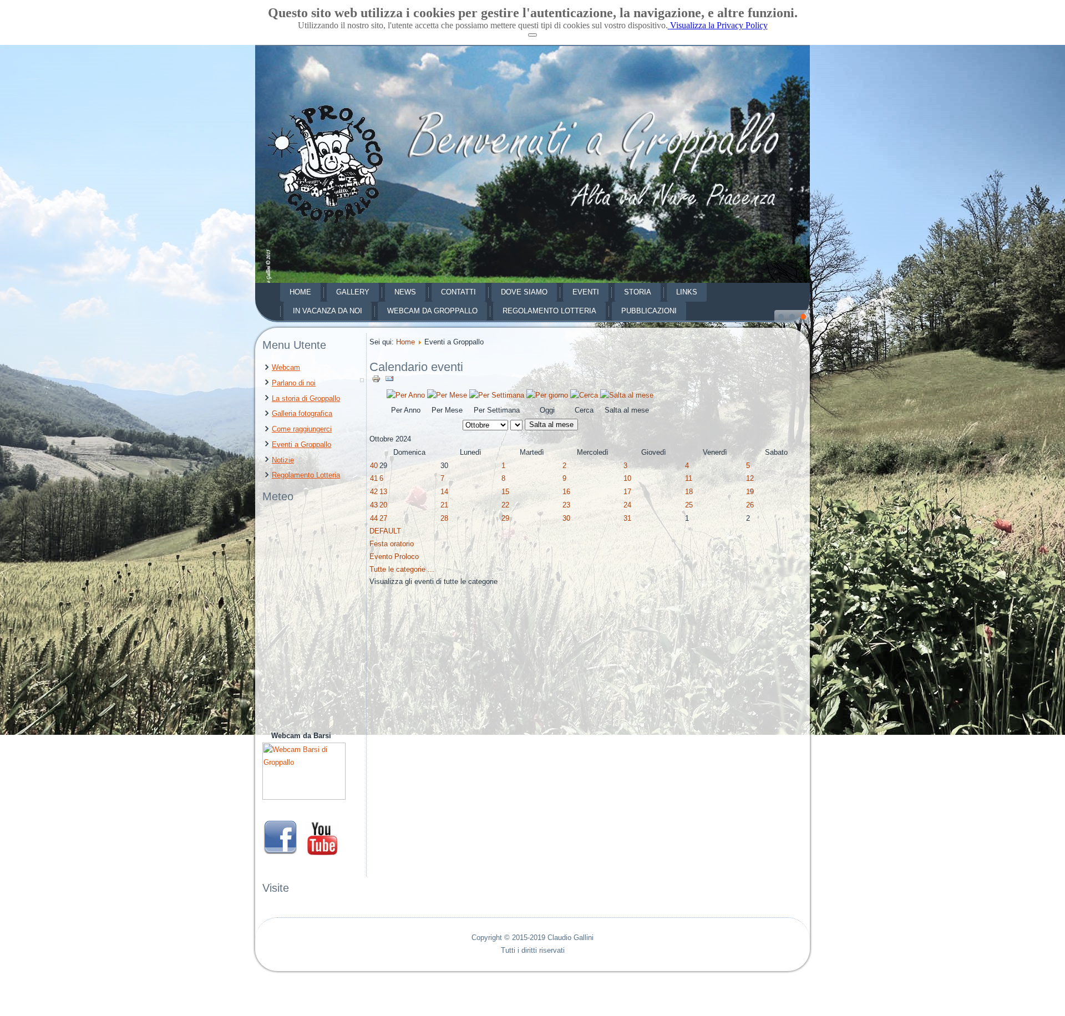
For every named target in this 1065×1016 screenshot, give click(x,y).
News (405, 292)
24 (627, 505)
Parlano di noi (294, 383)
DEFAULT (385, 531)
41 (374, 478)
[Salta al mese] (626, 395)
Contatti (458, 292)
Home (300, 292)
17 (627, 491)
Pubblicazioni (649, 311)
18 (689, 491)
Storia (637, 292)
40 (374, 465)
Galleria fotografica (302, 413)
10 (627, 478)
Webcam (286, 367)
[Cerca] (584, 395)
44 (374, 518)
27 (383, 518)
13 (383, 491)
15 (505, 491)
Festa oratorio (391, 544)
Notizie (283, 460)
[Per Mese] (447, 395)
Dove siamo (524, 292)
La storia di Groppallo (306, 398)
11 (688, 478)
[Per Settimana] (496, 395)
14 (444, 491)
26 (750, 505)
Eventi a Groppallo (301, 444)
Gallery (352, 292)
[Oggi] (547, 395)
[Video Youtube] (322, 853)
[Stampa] (377, 381)
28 (444, 518)
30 (566, 518)
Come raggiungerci (302, 429)
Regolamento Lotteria (549, 311)
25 (689, 505)
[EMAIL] (389, 381)
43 (374, 505)
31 (627, 518)
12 (750, 478)
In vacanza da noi (327, 311)
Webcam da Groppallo (432, 311)
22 (505, 505)
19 (750, 491)
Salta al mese (551, 424)
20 (383, 505)
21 (444, 505)
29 (505, 518)
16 (566, 491)
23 (566, 505)
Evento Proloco (394, 556)
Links (686, 292)
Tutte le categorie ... (401, 569)
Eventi (585, 292)
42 (374, 491)
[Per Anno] (406, 395)
